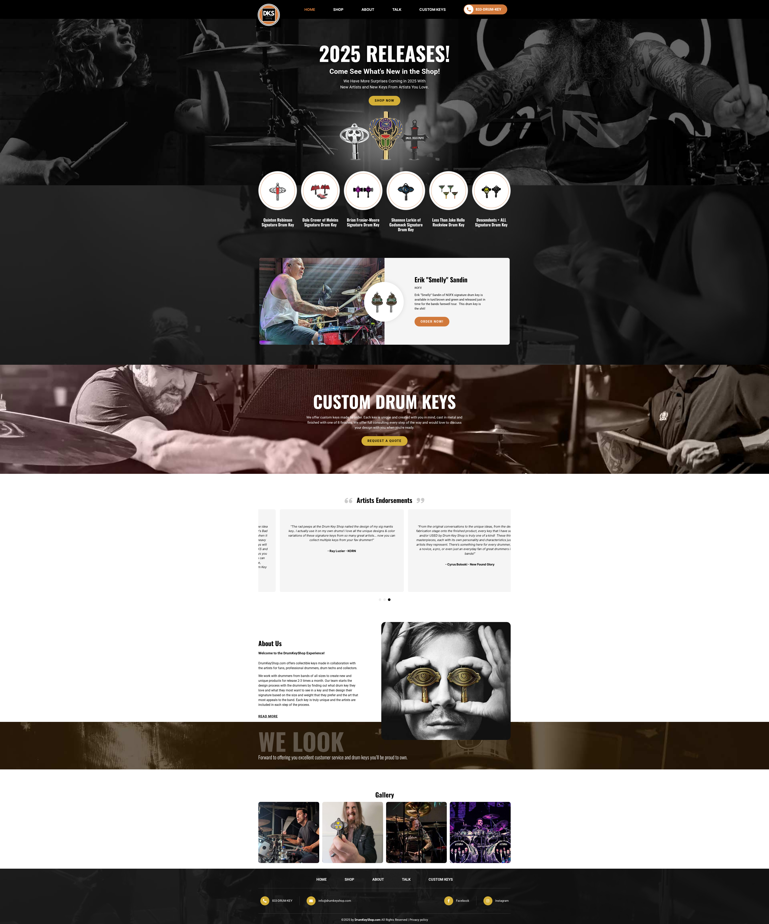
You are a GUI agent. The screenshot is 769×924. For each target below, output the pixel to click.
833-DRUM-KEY (282, 901)
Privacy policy (419, 920)
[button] (380, 599)
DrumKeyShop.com (367, 920)
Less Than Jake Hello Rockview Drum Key (448, 222)
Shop (338, 9)
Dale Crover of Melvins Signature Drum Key (320, 222)
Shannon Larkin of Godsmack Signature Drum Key (406, 224)
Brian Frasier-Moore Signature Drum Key (363, 222)
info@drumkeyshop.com (334, 901)
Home (309, 9)
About (367, 9)
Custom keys (432, 9)
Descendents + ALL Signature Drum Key (491, 222)
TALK (396, 9)
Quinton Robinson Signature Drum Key (278, 222)
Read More (268, 716)
